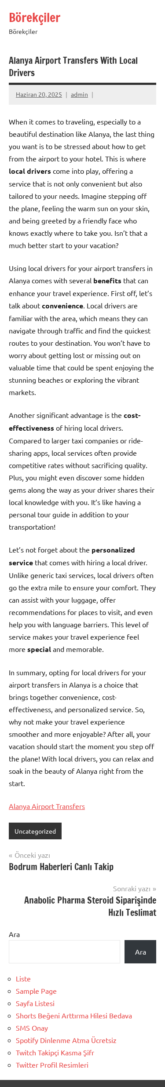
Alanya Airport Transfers (47, 806)
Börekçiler (34, 17)
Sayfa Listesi (35, 1003)
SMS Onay (32, 1027)
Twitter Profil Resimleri (52, 1064)
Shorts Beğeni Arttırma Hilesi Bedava (74, 1015)
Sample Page (36, 990)
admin (79, 94)
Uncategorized (35, 831)
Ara (14, 934)
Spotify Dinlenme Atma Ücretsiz (66, 1040)
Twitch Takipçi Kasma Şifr (55, 1052)
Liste (23, 978)
